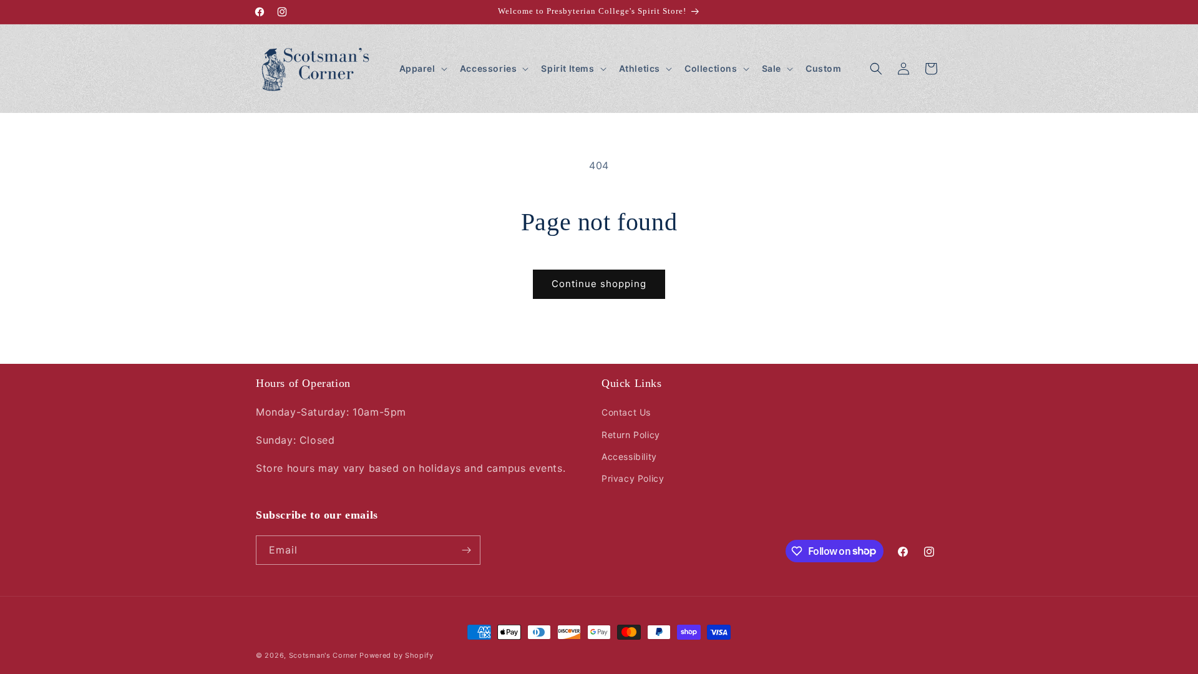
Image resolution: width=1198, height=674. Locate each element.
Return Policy (630, 434)
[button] (422, 69)
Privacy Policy (632, 478)
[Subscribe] (466, 550)
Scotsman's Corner (323, 655)
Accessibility (629, 456)
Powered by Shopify (396, 655)
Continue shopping (599, 284)
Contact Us (626, 412)
